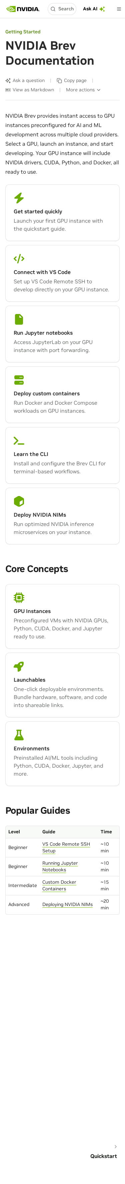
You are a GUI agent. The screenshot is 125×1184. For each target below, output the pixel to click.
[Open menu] (119, 9)
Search (66, 9)
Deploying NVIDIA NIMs (67, 904)
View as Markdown (33, 90)
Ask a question (29, 80)
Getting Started (22, 32)
